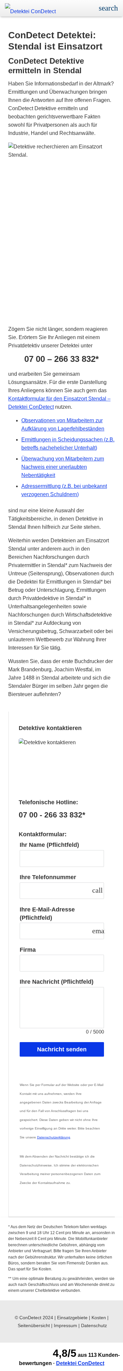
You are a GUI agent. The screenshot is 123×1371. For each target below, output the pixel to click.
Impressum (65, 1325)
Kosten (99, 1317)
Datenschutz (94, 1325)
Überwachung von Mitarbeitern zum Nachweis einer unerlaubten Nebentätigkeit (62, 467)
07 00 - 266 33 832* (52, 815)
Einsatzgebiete (72, 1317)
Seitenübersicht (34, 1325)
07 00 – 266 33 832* (61, 359)
